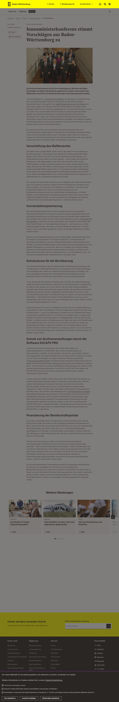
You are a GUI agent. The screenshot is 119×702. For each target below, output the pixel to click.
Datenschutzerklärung (53, 680)
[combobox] (86, 4)
